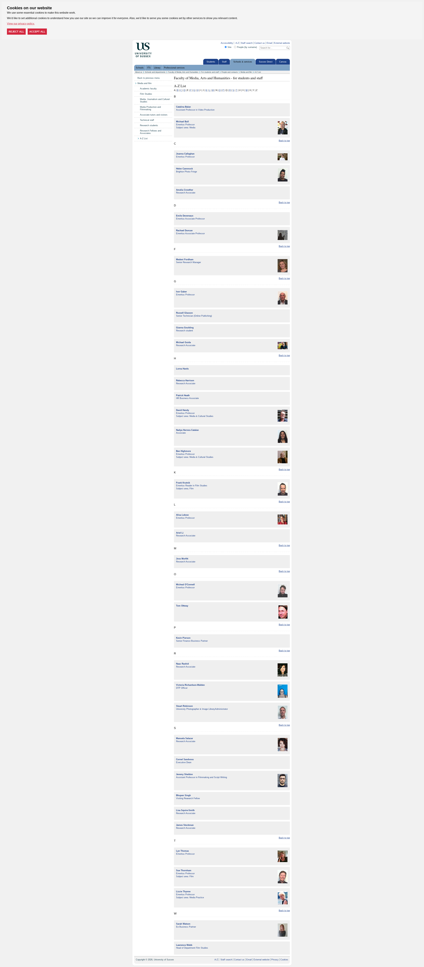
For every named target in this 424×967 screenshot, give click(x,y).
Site (229, 47)
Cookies (284, 959)
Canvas (283, 61)
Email (269, 43)
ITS (149, 67)
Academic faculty (148, 88)
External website (282, 43)
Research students (149, 125)
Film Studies (146, 94)
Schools (140, 67)
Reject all (16, 31)
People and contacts (229, 72)
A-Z (237, 43)
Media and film (246, 72)
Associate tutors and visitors (153, 115)
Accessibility (227, 43)
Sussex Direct (265, 61)
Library (157, 67)
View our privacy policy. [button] (21, 23)
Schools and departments (155, 72)
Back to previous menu (148, 78)
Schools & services (242, 61)
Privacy (275, 959)
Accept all (37, 31)
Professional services (174, 67)
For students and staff (210, 72)
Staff (224, 61)
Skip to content (159, 43)
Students (211, 61)
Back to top (284, 140)
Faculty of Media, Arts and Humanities (183, 72)
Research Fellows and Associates (150, 131)
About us (138, 72)
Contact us (259, 43)
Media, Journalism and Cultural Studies (155, 100)
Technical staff (147, 120)
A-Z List (258, 72)
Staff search (247, 43)
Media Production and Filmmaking (150, 108)
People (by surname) (247, 47)
